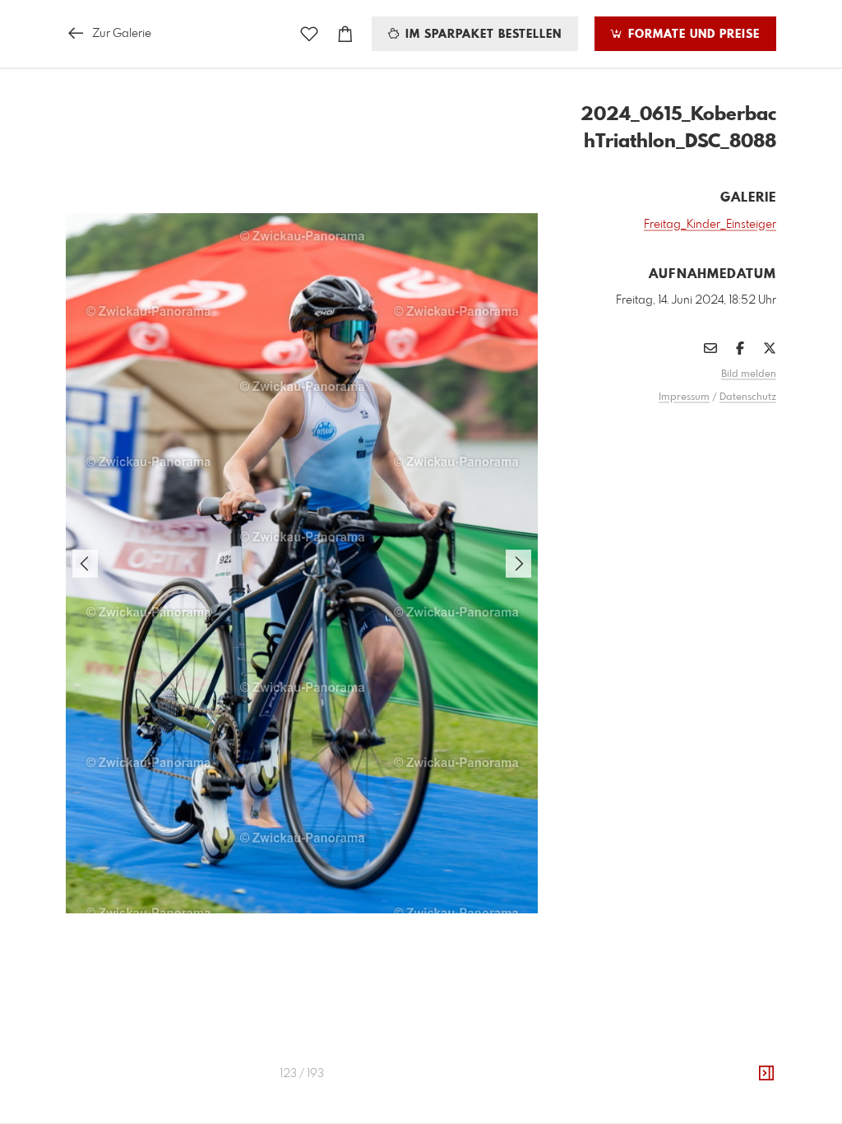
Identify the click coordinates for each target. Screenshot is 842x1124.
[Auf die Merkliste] (309, 34)
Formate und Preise (692, 34)
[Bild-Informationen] (766, 1073)
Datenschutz (747, 397)
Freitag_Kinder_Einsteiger (710, 224)
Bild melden (748, 374)
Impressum (684, 397)
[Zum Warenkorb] (345, 34)
